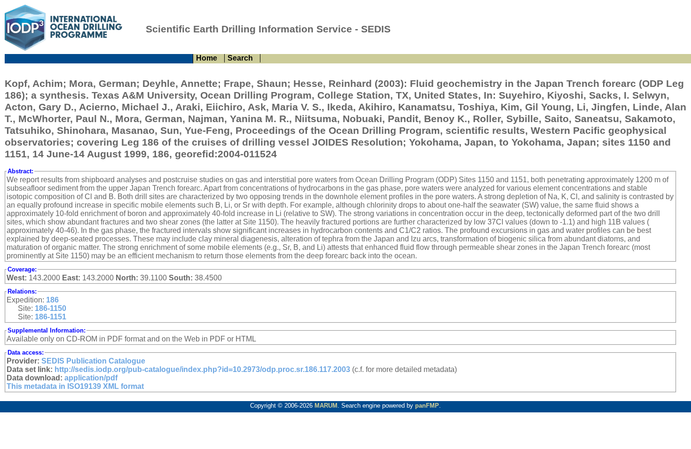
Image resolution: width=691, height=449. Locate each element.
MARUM (326, 405)
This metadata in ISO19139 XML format (75, 386)
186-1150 (50, 308)
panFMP (427, 405)
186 (52, 300)
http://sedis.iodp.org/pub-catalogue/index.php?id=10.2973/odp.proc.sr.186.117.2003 (202, 369)
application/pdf (91, 378)
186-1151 (50, 317)
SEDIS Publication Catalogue (93, 361)
